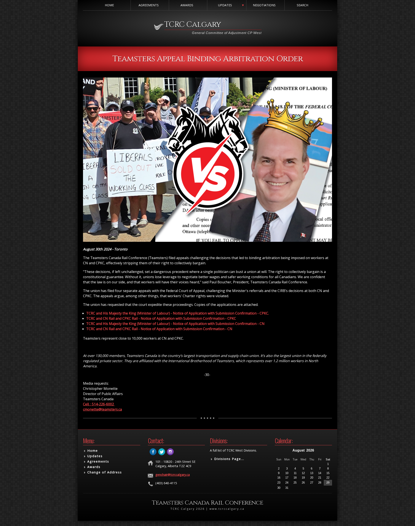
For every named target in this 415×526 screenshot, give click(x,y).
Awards (186, 5)
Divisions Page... (229, 459)
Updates (225, 5)
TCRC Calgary (192, 24)
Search (302, 5)
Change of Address (104, 472)
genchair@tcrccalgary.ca (172, 475)
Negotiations (264, 5)
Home (109, 5)
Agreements (149, 5)
